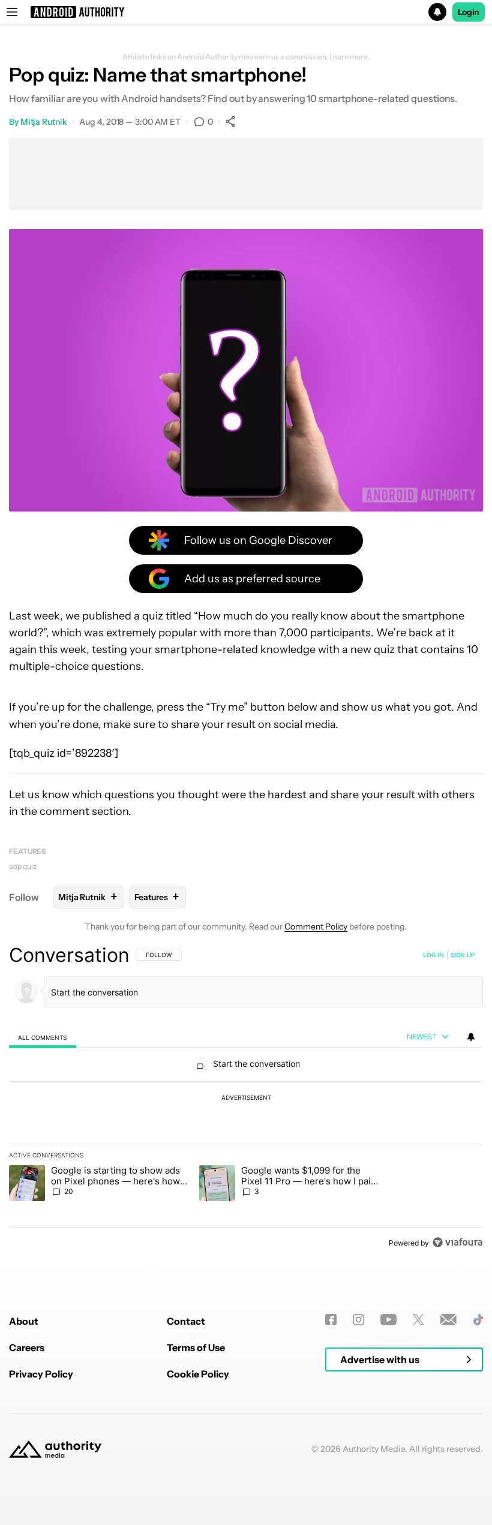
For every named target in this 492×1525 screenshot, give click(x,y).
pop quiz (23, 866)
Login (468, 12)
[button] (246, 12)
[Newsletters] (448, 1319)
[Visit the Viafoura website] (457, 1242)
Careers (26, 1347)
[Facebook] (331, 1319)
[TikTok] (478, 1319)
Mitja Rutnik (43, 121)
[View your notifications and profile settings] (471, 1037)
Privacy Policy (41, 1374)
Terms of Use (196, 1347)
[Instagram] (358, 1319)
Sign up (463, 954)
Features (27, 851)
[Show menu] (12, 12)
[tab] (42, 1037)
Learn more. (349, 57)
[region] (246, 1099)
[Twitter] (418, 1319)
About (23, 1321)
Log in (433, 954)
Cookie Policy (198, 1374)
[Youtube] (388, 1319)
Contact (186, 1321)
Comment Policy (315, 926)
